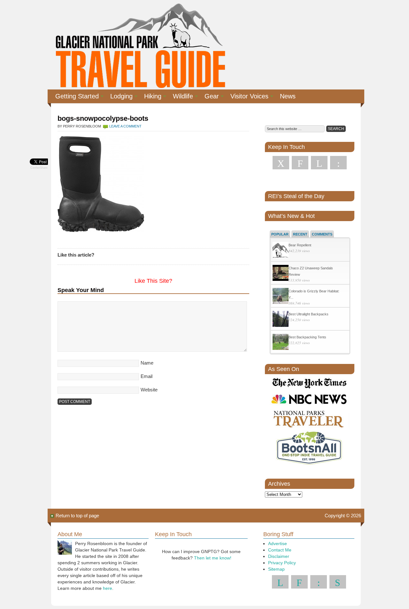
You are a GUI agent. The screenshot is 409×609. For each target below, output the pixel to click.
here (107, 588)
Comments (322, 234)
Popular (280, 234)
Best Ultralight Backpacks (308, 314)
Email (146, 376)
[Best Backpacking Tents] (281, 342)
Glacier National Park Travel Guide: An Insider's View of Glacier (139, 44)
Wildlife (180, 97)
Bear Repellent (300, 245)
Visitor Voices (246, 97)
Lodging (119, 97)
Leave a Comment (125, 126)
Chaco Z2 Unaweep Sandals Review (311, 271)
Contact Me (279, 549)
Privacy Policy (282, 562)
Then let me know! (212, 557)
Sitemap (276, 569)
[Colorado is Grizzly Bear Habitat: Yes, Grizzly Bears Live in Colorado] (281, 296)
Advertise (277, 543)
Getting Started (74, 97)
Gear (209, 97)
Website (149, 389)
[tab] (280, 233)
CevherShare (39, 167)
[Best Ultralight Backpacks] (281, 319)
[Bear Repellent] (281, 250)
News (288, 96)
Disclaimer (278, 556)
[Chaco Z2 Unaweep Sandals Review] (281, 273)
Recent (300, 234)
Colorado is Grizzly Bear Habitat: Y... (314, 294)
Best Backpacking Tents (307, 337)
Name (147, 363)
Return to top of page (77, 515)
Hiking (150, 97)
